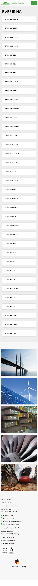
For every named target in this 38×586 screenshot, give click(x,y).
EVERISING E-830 (10, 279)
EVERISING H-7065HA (12, 154)
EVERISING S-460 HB (11, 46)
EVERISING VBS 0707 (12, 109)
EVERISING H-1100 (10, 306)
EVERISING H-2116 (10, 216)
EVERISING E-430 (10, 261)
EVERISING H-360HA (11, 234)
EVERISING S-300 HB (11, 198)
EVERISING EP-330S (11, 288)
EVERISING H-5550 (11, 252)
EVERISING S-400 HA (11, 207)
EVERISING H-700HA (11, 100)
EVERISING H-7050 (11, 118)
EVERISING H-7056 (11, 136)
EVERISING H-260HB (11, 225)
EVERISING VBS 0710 (11, 145)
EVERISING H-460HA (11, 243)
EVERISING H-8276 (11, 162)
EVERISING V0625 (10, 64)
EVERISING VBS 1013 (11, 19)
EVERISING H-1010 (10, 297)
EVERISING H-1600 (11, 324)
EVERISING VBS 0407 (12, 127)
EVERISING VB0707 (11, 91)
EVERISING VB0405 (11, 73)
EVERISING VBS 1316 (11, 28)
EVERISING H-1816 (10, 333)
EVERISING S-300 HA (11, 189)
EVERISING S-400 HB (11, 37)
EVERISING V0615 (10, 55)
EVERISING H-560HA (11, 82)
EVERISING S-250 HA (11, 171)
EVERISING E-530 (10, 270)
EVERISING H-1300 (11, 315)
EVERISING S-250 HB (11, 180)
